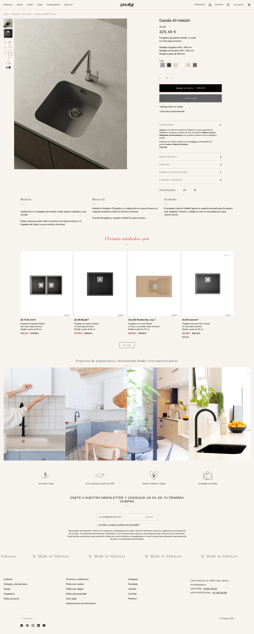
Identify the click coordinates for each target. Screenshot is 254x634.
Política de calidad (74, 589)
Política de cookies (75, 584)
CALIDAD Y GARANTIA (170, 180)
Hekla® (194, 142)
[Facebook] (21, 625)
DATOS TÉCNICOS (168, 157)
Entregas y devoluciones (15, 584)
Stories (7, 589)
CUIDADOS (164, 164)
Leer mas (163, 147)
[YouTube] (44, 625)
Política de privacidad (76, 594)
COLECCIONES (166, 125)
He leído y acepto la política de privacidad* (119, 525)
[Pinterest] (27, 625)
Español (26, 618)
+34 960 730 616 (210, 589)
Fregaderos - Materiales (21, 14)
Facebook (133, 584)
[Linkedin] (38, 625)
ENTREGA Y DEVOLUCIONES (173, 172)
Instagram (133, 579)
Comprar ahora (190, 98)
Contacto (219, 5)
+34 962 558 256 (219, 593)
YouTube (132, 594)
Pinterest (132, 599)
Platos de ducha (11, 599)
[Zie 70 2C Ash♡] (46, 283)
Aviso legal (71, 599)
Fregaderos (9, 594)
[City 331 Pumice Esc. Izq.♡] (154, 283)
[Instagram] (33, 625)
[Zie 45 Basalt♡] (100, 283)
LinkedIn (132, 589)
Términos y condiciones (77, 579)
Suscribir (149, 517)
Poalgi (225, 618)
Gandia (162, 130)
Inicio (6, 14)
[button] (9, 5)
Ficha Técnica (167, 190)
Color (161, 61)
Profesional (199, 5)
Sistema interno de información (81, 603)
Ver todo (127, 345)
